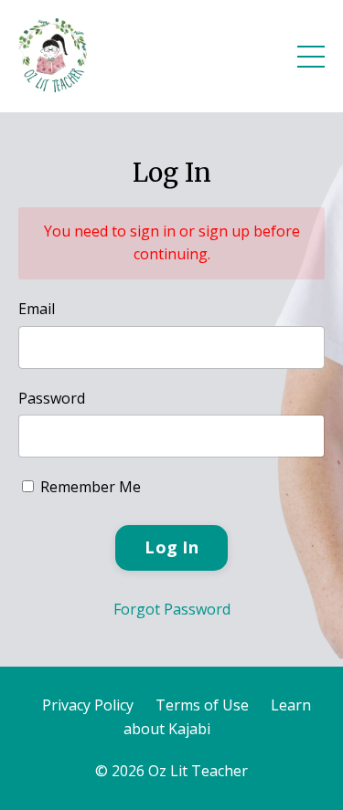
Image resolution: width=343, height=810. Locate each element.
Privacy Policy (88, 705)
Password (51, 398)
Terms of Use (202, 705)
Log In (171, 547)
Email (36, 309)
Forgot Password (171, 609)
